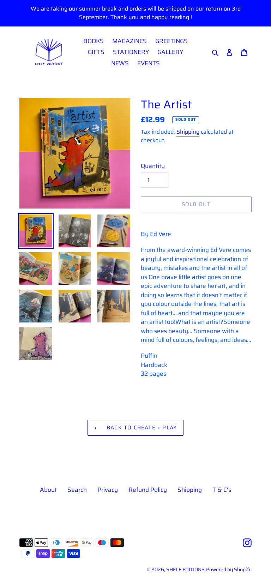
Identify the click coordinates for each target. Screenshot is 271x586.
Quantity (153, 166)
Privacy (107, 489)
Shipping (187, 131)
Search (77, 489)
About (48, 489)
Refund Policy (147, 489)
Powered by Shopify (229, 569)
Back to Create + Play (141, 427)
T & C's (221, 489)
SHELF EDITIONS (185, 569)
